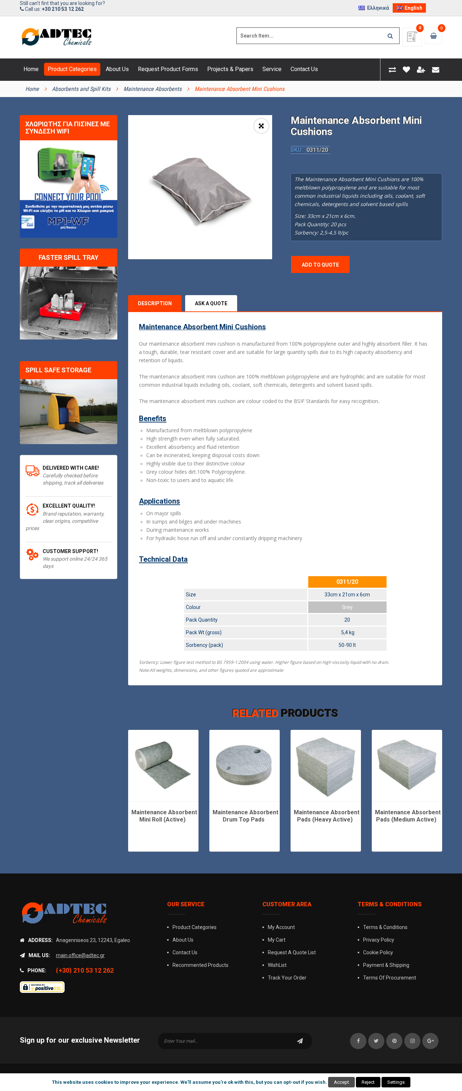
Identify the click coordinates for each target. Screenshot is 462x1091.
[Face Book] (358, 1041)
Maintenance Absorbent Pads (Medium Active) (408, 816)
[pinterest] (394, 1041)
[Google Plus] (430, 1041)
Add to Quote (320, 265)
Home (32, 89)
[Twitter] (376, 1041)
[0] (412, 39)
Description (155, 303)
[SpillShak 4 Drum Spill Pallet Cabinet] (68, 411)
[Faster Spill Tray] (68, 303)
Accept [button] (341, 1082)
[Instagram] (412, 1041)
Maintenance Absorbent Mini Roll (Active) (164, 816)
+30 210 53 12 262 (63, 9)
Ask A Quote (211, 303)
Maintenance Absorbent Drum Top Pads (245, 816)
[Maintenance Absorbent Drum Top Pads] (244, 765)
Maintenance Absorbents (152, 89)
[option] (200, 187)
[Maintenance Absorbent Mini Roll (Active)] (163, 765)
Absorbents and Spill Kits (81, 89)
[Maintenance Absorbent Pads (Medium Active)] (407, 765)
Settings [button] (396, 1082)
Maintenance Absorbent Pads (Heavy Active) (326, 816)
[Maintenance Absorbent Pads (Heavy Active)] (326, 765)
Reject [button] (368, 1082)
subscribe (300, 1041)
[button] (261, 126)
